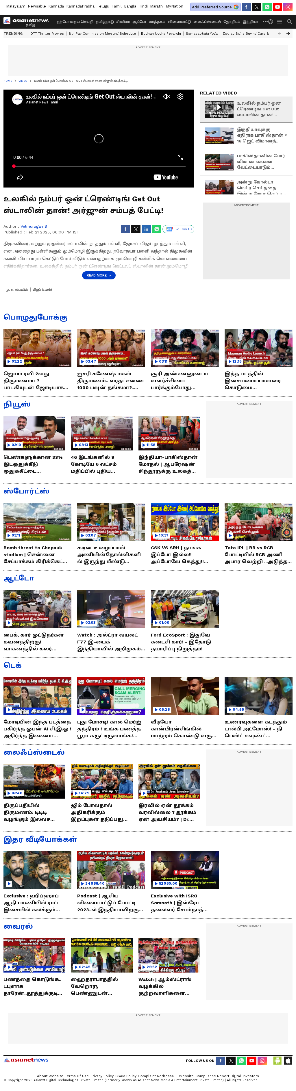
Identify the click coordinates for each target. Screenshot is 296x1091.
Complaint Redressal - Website (166, 1076)
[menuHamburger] (280, 21)
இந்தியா (250, 22)
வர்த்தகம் (157, 22)
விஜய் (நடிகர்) (42, 289)
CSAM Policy (125, 1076)
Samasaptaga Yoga (202, 33)
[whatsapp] (267, 7)
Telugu (103, 6)
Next (288, 33)
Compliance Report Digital (218, 1076)
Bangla (130, 6)
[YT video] (277, 7)
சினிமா (123, 22)
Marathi (157, 6)
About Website (50, 1076)
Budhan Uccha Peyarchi (161, 33)
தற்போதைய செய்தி (75, 22)
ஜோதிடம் (231, 22)
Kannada (56, 6)
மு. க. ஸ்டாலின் (17, 289)
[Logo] (28, 21)
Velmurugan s (34, 226)
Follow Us (184, 229)
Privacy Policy (102, 1076)
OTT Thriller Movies (47, 33)
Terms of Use (77, 1076)
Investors (251, 1076)
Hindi (143, 6)
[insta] (288, 7)
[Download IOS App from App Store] (288, 1061)
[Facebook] (246, 7)
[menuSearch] (289, 21)
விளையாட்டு (179, 22)
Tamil (117, 6)
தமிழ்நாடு (105, 22)
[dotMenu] (265, 21)
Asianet (25, 1059)
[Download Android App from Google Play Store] (277, 1061)
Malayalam (15, 6)
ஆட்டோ (139, 22)
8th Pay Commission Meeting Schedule (102, 33)
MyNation (174, 6)
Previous (279, 33)
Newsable (37, 6)
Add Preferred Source (212, 7)
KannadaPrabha (80, 6)
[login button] (272, 21)
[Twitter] (256, 7)
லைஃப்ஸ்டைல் (207, 22)
